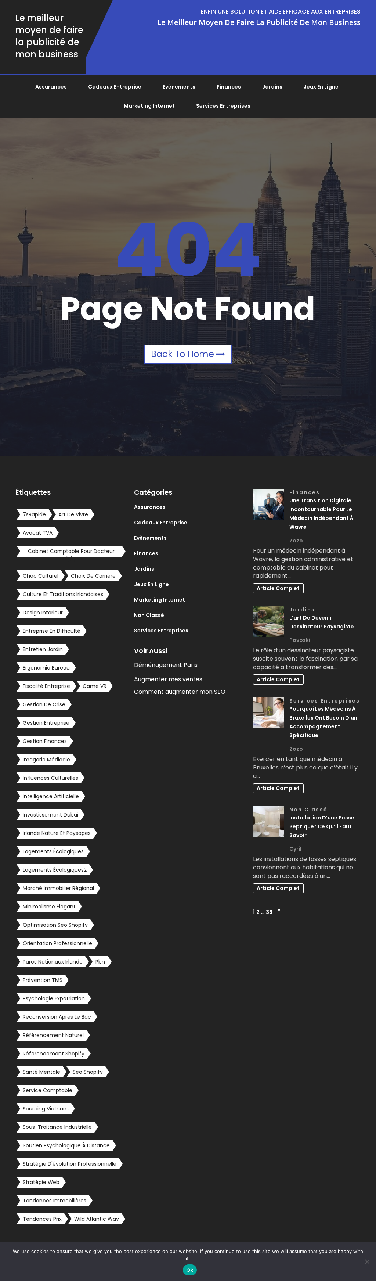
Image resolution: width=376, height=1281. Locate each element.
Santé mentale (41, 1072)
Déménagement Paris (166, 665)
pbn (100, 961)
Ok (190, 1270)
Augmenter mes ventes (168, 679)
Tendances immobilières (54, 1200)
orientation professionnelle (57, 943)
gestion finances (45, 741)
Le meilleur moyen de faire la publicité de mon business (49, 36)
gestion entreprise (46, 722)
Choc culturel (40, 576)
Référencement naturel (53, 1035)
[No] (366, 1261)
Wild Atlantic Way (96, 1219)
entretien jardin (43, 649)
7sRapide (34, 514)
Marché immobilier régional (58, 888)
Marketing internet (149, 106)
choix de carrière (93, 576)
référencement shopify (53, 1053)
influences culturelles (50, 778)
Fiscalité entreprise (46, 686)
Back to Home (183, 354)
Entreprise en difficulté (51, 631)
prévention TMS (42, 980)
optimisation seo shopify (55, 925)
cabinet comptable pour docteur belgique (71, 552)
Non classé (149, 615)
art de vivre (73, 514)
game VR (94, 686)
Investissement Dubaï (50, 814)
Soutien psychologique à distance (66, 1145)
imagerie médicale (46, 759)
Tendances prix (42, 1219)
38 (269, 912)
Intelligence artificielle (51, 796)
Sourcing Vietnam (46, 1108)
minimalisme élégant (49, 906)
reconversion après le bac (57, 1016)
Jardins (272, 86)
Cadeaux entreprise (114, 86)
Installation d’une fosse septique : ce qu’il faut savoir (321, 826)
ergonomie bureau (46, 667)
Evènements (179, 86)
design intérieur (43, 612)
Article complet (278, 588)
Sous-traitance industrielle (57, 1127)
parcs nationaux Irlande (53, 961)
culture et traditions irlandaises (63, 594)
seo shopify (88, 1072)
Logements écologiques (53, 851)
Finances (229, 86)
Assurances (51, 86)
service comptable (47, 1090)
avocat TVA (38, 533)
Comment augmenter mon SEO (179, 692)
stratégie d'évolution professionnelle (69, 1163)
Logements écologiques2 (55, 869)
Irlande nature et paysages (57, 833)
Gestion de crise (44, 704)
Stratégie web (41, 1182)
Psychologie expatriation (54, 998)
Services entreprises (223, 106)
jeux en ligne (321, 86)
